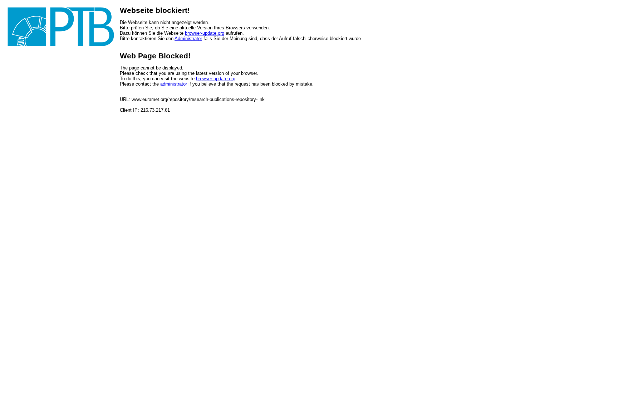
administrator (173, 84)
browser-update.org (204, 33)
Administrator (188, 38)
